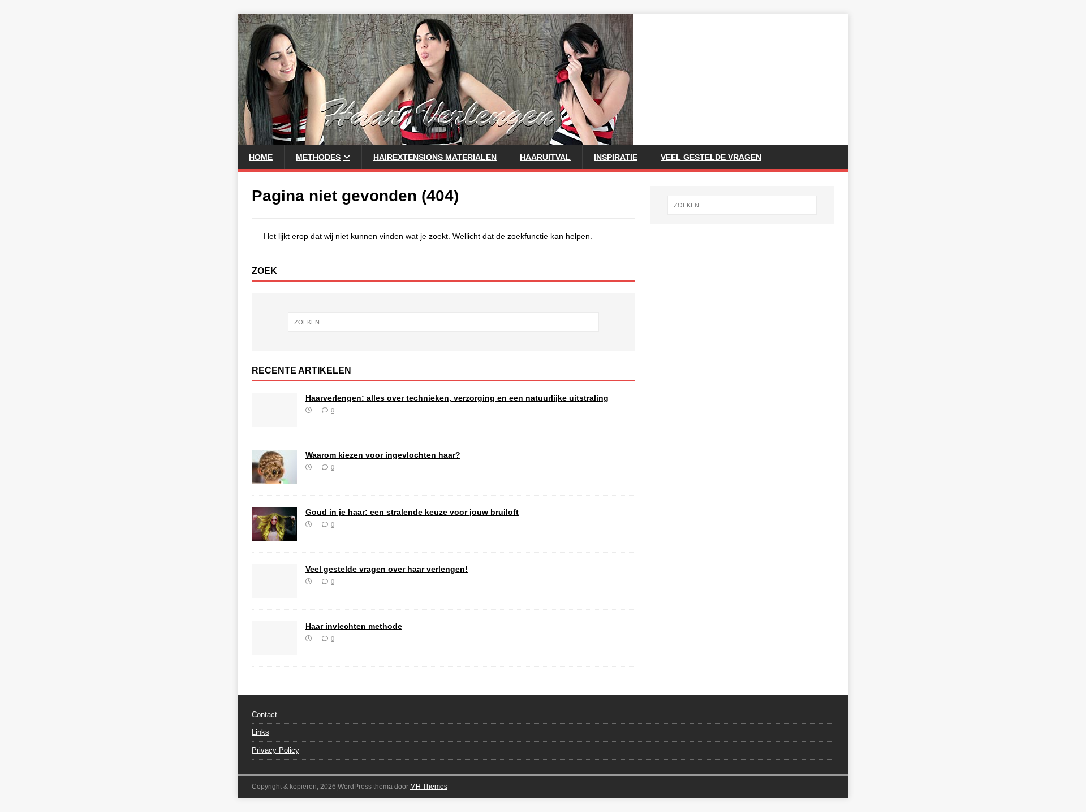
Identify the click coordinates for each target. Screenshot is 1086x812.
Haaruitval (545, 157)
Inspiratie (615, 157)
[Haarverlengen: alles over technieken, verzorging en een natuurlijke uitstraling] (274, 419)
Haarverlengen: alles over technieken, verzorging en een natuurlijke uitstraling (457, 397)
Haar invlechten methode (353, 626)
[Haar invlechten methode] (274, 648)
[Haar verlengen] (436, 139)
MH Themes (428, 787)
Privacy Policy (275, 750)
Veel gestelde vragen (711, 157)
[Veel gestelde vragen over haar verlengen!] (274, 591)
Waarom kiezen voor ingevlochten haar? (382, 454)
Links (260, 732)
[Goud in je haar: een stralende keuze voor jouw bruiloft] (274, 534)
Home (261, 157)
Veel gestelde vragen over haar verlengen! (386, 569)
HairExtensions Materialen (435, 157)
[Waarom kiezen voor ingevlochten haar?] (274, 476)
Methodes (318, 157)
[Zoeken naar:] (443, 322)
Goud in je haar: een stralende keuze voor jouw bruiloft (412, 511)
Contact (264, 714)
